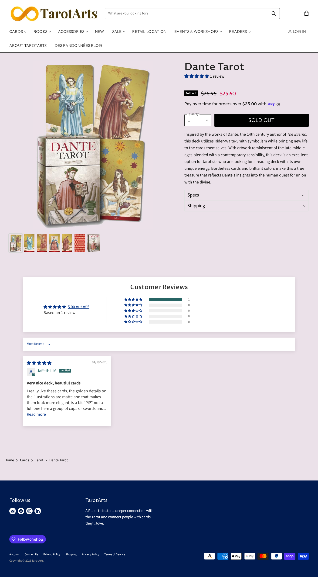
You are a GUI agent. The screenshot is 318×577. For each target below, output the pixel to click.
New (99, 31)
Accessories (71, 31)
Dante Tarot (58, 460)
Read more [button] (36, 414)
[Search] (273, 13)
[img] (39, 363)
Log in (299, 31)
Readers (238, 31)
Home (9, 460)
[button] (197, 76)
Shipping (71, 554)
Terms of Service (114, 554)
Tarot (39, 460)
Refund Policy (51, 554)
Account (14, 554)
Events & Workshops (196, 31)
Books (41, 31)
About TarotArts (28, 45)
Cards (16, 31)
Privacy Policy (90, 554)
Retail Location (149, 31)
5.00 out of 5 (78, 307)
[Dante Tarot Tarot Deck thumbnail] (15, 243)
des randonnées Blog (78, 45)
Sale (117, 31)
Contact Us (31, 554)
